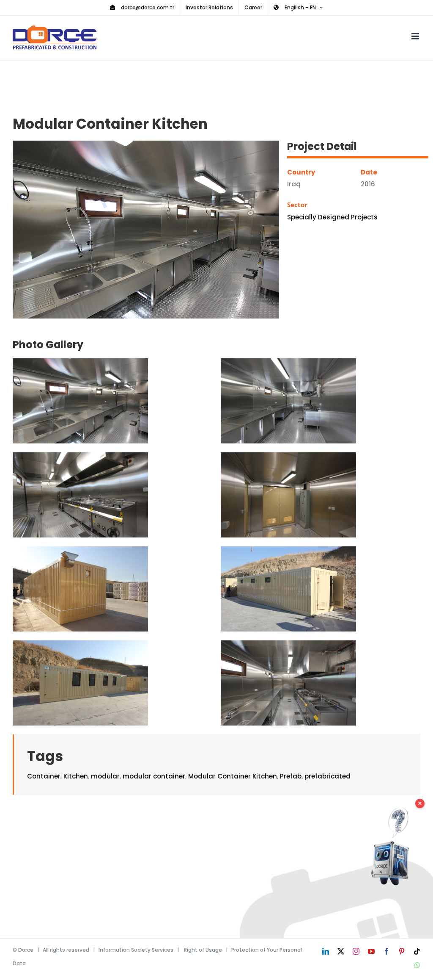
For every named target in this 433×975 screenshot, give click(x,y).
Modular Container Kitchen (232, 776)
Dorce (25, 949)
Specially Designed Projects (332, 217)
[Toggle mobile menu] (415, 36)
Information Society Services (136, 949)
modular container (154, 776)
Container (43, 776)
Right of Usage (203, 949)
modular (105, 776)
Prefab (290, 776)
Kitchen (75, 776)
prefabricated (327, 776)
